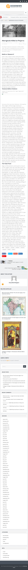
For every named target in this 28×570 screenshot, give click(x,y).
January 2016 (5, 490)
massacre (4, 249)
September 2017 (6, 452)
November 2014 (6, 517)
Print (21, 43)
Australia (12, 247)
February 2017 (6, 465)
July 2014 (4, 525)
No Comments (4, 43)
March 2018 (5, 440)
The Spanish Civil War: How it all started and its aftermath (15, 17)
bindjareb (17, 247)
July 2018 (4, 432)
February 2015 (6, 511)
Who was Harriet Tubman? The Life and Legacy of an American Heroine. (13, 293)
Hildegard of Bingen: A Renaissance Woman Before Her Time (13, 352)
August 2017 (5, 454)
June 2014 (5, 527)
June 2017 (5, 457)
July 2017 (4, 456)
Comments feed (6, 555)
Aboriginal (7, 247)
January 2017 (5, 467)
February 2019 (6, 421)
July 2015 (4, 502)
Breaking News (6, 537)
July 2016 (4, 479)
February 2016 (6, 488)
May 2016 (5, 482)
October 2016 (5, 473)
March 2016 (5, 486)
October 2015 (5, 496)
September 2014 (6, 521)
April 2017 (5, 461)
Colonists (22, 247)
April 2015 (5, 508)
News (23, 42)
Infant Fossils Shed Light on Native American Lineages (13, 268)
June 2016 (5, 481)
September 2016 (6, 475)
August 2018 (5, 430)
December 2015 (6, 492)
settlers (13, 249)
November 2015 (6, 494)
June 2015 (5, 504)
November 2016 (6, 471)
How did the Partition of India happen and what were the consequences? (14, 318)
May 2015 (5, 506)
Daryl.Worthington (9, 42)
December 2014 (6, 515)
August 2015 (5, 500)
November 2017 (6, 448)
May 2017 (5, 459)
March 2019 (5, 419)
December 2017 (6, 446)
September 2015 (6, 498)
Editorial (4, 539)
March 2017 (5, 463)
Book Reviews (5, 535)
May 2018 (5, 436)
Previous (10, 260)
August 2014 (5, 523)
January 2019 (5, 423)
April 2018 (5, 438)
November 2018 (6, 427)
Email (25, 43)
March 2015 (5, 509)
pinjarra (9, 249)
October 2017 (5, 450)
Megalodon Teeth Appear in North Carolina (15, 263)
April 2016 (5, 484)
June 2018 (5, 434)
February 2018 (6, 442)
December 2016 (6, 469)
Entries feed (5, 553)
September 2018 (6, 429)
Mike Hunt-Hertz (6, 396)
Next (18, 266)
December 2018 (6, 425)
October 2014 (5, 519)
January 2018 (5, 444)
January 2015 (5, 513)
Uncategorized (6, 543)
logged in (8, 360)
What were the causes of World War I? (10, 378)
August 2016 (5, 477)
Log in (4, 551)
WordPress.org (6, 557)
